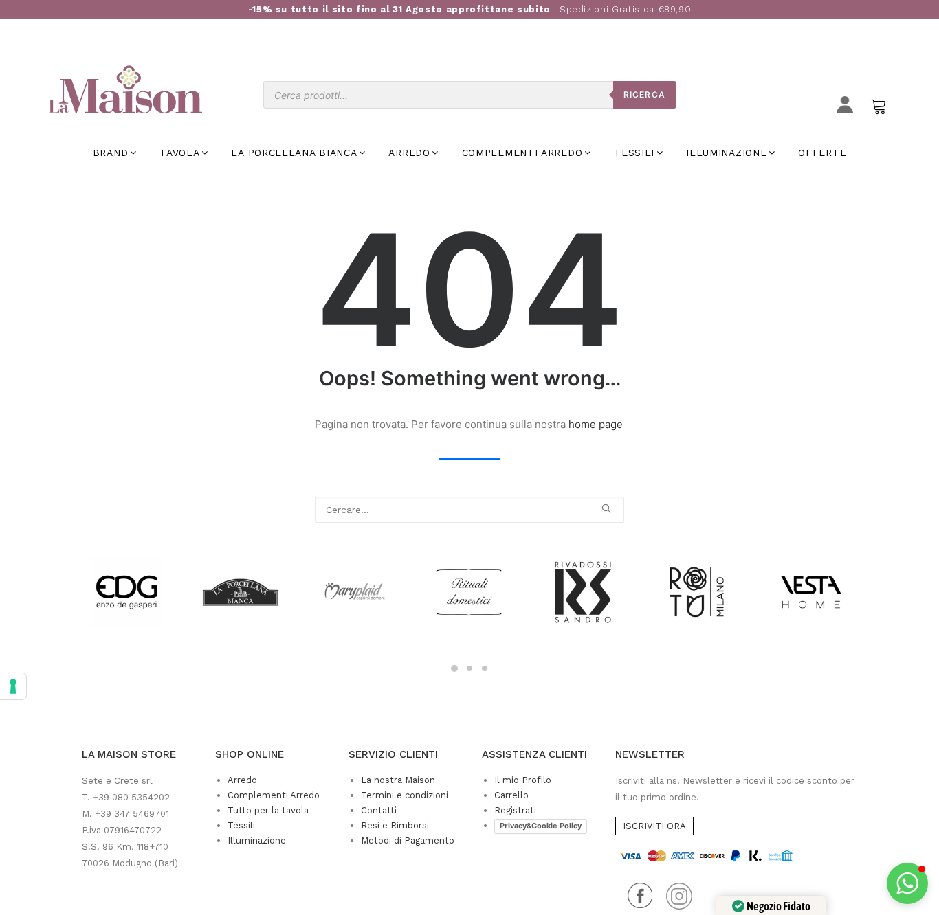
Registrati (515, 810)
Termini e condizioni (404, 795)
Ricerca (644, 94)
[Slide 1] (454, 668)
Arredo (242, 780)
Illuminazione (257, 840)
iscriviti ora (654, 826)
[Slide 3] (484, 668)
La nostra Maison (398, 780)
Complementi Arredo (274, 795)
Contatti (379, 810)
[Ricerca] (469, 510)
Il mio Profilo (522, 780)
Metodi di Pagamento (407, 840)
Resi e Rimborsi (395, 825)
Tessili (241, 825)
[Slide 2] (469, 668)
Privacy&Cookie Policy (541, 826)
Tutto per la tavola (268, 810)
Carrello (511, 795)
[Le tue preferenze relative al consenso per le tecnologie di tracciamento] (13, 686)
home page (595, 424)
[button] (606, 508)
